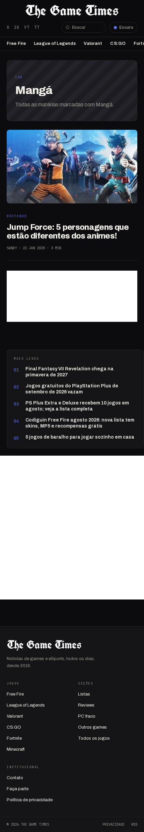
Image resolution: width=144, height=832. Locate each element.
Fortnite (14, 738)
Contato (15, 777)
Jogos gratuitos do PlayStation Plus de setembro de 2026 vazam (71, 388)
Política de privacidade (30, 800)
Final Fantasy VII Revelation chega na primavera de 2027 (69, 371)
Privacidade (113, 824)
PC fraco (86, 716)
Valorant (93, 43)
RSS (134, 824)
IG (16, 27)
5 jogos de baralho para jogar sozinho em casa (79, 437)
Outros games (92, 727)
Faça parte (17, 789)
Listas (84, 694)
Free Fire (16, 43)
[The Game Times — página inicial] (72, 11)
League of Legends (55, 43)
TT (37, 27)
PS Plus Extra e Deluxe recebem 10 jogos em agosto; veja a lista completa (77, 405)
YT (26, 27)
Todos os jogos (94, 738)
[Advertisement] (72, 296)
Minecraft (16, 749)
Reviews (86, 705)
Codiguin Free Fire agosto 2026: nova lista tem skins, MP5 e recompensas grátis (79, 423)
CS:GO (118, 43)
